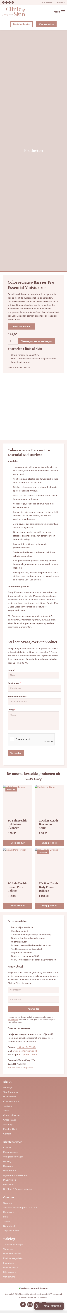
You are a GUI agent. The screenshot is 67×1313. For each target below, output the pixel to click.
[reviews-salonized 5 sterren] (33, 1288)
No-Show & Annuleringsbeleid (17, 1189)
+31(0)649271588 (28, 1054)
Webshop (8, 1249)
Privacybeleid (9, 1180)
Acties (6, 1110)
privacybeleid (13, 1020)
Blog (5, 1216)
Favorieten (8, 1263)
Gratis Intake (9, 1120)
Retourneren (9, 1170)
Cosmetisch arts (11, 1101)
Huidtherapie (9, 1096)
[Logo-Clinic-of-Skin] (13, 11)
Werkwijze (8, 1087)
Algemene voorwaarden (15, 1175)
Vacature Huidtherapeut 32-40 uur (20, 1207)
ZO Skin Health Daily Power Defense (48, 887)
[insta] (6, 2)
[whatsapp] (13, 2)
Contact (7, 1133)
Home (10, 367)
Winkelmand (9, 1276)
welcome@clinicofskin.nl (25, 1051)
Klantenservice (10, 1152)
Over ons (7, 1203)
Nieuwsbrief (9, 1226)
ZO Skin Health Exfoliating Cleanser (17, 824)
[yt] (9, 2)
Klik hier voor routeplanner (21, 1067)
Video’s (6, 1221)
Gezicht (27, 367)
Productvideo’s (10, 1267)
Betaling (7, 1161)
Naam (11, 670)
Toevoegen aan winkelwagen (36, 341)
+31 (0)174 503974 (26, 1047)
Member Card (10, 1129)
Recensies (8, 1212)
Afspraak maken (11, 1230)
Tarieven (7, 1106)
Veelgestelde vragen (13, 1156)
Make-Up (18, 367)
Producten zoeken (12, 1253)
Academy (7, 1124)
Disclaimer (8, 1184)
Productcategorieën (13, 1258)
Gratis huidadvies (11, 1115)
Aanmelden (34, 1009)
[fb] (3, 2)
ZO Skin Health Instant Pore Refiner (17, 887)
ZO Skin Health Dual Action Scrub (48, 824)
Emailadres (14, 683)
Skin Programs (10, 1092)
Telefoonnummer (17, 696)
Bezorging (8, 1166)
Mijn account (9, 1272)
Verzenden (16, 753)
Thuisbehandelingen (13, 1244)
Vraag (11, 709)
